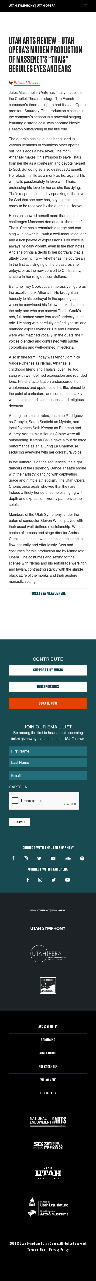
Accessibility (48, 1026)
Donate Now (48, 703)
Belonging (48, 1040)
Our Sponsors (48, 687)
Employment (48, 1080)
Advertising (47, 1053)
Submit (19, 822)
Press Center (48, 1066)
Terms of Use (36, 1249)
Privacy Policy (59, 1249)
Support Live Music (48, 670)
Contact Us (48, 1093)
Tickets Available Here (48, 593)
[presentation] (44, 801)
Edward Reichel (27, 82)
